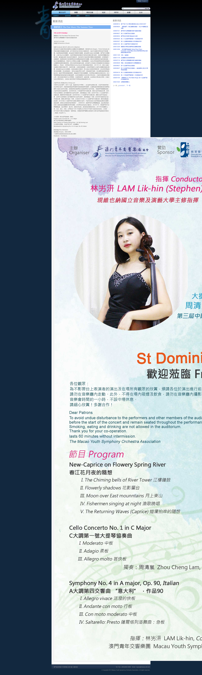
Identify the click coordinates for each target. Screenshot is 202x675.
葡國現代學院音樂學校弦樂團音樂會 (131, 46)
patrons (88, 15)
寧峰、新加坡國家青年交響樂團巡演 (131, 63)
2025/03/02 (116, 75)
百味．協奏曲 (124, 55)
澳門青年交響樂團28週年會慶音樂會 (131, 60)
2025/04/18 (116, 72)
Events (90, 12)
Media (129, 12)
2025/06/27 (116, 65)
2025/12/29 (116, 46)
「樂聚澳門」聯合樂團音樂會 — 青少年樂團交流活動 (134, 27)
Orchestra (76, 12)
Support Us (142, 12)
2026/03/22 (116, 38)
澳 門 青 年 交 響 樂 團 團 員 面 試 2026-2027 (133, 24)
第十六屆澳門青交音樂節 (128, 33)
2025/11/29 (116, 55)
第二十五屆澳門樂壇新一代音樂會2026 (132, 38)
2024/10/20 (116, 82)
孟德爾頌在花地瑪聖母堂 (128, 57)
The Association (61, 12)
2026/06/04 (116, 36)
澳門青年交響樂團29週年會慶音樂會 (131, 31)
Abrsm (116, 12)
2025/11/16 (116, 57)
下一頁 (128, 85)
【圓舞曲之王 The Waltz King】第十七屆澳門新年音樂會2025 (134, 78)
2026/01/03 (116, 44)
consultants (77, 15)
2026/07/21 (116, 31)
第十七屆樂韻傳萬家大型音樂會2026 (131, 41)
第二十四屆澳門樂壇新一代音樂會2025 (132, 75)
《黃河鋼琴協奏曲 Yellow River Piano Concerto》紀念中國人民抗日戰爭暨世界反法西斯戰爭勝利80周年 (134, 50)
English (144, 1)
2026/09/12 (116, 24)
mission (57, 15)
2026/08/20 (116, 26)
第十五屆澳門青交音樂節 (128, 65)
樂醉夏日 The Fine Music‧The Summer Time (73, 27)
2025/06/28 (116, 63)
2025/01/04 (116, 77)
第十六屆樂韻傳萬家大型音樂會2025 (131, 72)
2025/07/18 (116, 60)
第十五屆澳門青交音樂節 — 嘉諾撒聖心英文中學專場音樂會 (134, 69)
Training (103, 12)
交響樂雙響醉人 (125, 82)
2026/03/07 (116, 41)
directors (67, 15)
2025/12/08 (116, 49)
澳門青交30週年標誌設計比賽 (129, 36)
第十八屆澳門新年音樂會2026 (129, 44)
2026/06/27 (116, 33)
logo (68, 6)
